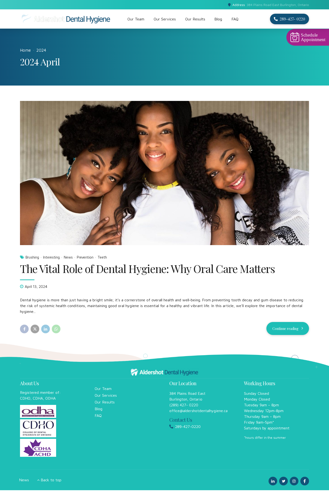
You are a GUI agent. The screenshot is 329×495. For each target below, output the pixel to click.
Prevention (85, 257)
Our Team (135, 19)
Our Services (165, 19)
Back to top (51, 480)
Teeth (102, 257)
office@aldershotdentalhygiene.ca (198, 410)
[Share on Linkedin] (45, 329)
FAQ (234, 19)
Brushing (32, 257)
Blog (218, 19)
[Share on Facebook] (24, 329)
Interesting (51, 257)
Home (25, 50)
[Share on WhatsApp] (56, 329)
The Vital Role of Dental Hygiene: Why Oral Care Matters (147, 268)
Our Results (195, 19)
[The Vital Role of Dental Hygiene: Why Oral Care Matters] (164, 173)
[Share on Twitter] (35, 329)
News (68, 257)
